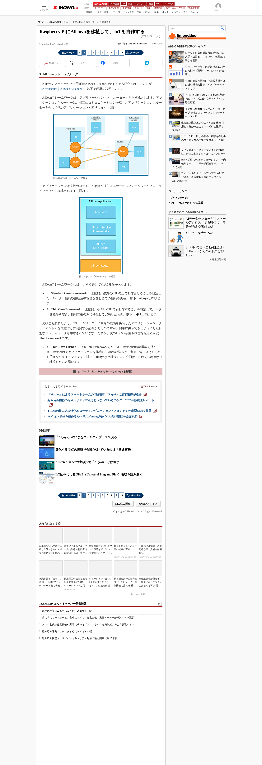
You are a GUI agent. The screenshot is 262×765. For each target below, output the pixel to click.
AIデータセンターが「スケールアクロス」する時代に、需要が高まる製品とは (206, 222)
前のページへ (68, 52)
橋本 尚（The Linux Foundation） (133, 43)
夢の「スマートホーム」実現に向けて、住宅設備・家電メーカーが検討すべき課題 (88, 617)
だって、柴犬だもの (199, 233)
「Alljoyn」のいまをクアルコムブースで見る (86, 437)
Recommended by (139, 594)
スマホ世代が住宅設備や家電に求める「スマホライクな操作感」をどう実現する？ (88, 624)
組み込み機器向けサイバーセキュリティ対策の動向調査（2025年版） (81, 638)
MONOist (42, 22)
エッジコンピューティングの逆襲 (185, 202)
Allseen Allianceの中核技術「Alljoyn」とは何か (87, 462)
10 (121, 52)
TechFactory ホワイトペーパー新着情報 (63, 603)
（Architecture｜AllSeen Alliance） (61, 88)
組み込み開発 (55, 22)
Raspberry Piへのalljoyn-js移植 (102, 371)
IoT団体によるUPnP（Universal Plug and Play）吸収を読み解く (99, 474)
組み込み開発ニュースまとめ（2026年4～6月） (68, 610)
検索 (223, 28)
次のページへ (133, 52)
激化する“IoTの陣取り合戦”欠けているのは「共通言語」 (94, 449)
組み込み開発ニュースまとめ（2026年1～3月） (68, 631)
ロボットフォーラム (178, 197)
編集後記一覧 (219, 259)
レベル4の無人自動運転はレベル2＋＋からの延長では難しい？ (205, 251)
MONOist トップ (148, 503)
